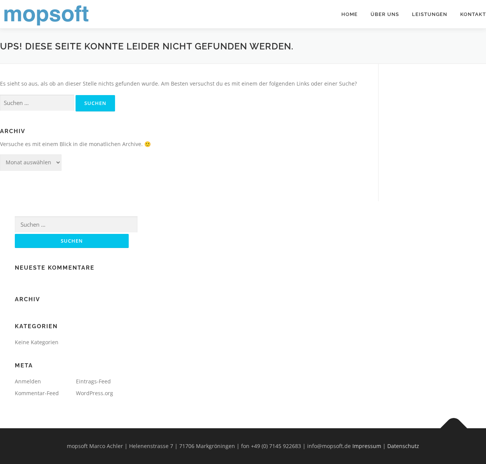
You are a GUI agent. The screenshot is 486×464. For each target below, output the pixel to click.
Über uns (385, 14)
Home (349, 14)
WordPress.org (94, 393)
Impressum (366, 446)
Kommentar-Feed (37, 393)
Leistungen (429, 14)
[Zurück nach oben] (453, 428)
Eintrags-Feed (93, 381)
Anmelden (28, 381)
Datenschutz (403, 446)
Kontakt (473, 14)
